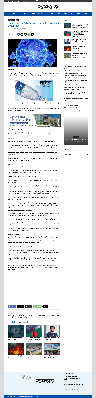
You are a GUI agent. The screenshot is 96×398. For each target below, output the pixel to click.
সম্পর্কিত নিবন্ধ (13, 322)
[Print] (25, 34)
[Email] (21, 34)
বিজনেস (26, 14)
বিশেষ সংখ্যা (32, 1)
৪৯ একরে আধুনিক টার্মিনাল (71, 105)
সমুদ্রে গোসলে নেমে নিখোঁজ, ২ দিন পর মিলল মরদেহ (79, 40)
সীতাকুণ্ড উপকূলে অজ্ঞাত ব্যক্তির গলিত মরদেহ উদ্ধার (80, 25)
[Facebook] (83, 1)
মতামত (65, 14)
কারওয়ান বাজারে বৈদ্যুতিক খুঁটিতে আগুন (74, 88)
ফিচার (72, 14)
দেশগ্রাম (40, 14)
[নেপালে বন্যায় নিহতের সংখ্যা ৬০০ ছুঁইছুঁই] (34, 349)
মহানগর (33, 14)
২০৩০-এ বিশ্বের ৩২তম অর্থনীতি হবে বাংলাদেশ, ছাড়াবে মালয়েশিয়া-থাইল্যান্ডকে (33, 339)
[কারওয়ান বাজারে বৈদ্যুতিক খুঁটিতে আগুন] (16, 349)
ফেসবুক (46, 1)
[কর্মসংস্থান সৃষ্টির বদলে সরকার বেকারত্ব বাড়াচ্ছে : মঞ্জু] (52, 349)
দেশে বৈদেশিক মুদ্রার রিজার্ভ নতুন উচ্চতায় (49, 315)
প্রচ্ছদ (14, 14)
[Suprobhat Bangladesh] (48, 7)
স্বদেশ (19, 14)
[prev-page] (9, 361)
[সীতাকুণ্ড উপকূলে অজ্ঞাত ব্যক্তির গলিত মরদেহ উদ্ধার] (16, 331)
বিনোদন (58, 14)
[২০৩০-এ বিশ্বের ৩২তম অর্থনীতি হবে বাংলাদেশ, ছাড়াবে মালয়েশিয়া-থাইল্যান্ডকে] (34, 331)
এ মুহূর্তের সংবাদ (11, 20)
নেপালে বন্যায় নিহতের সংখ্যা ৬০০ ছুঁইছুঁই (74, 93)
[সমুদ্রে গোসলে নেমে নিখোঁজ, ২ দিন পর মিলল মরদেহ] (52, 331)
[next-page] (11, 361)
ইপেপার (42, 1)
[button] (81, 1)
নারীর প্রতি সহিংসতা (82, 14)
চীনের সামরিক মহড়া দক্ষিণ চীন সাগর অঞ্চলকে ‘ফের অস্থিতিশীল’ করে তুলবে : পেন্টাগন (20, 316)
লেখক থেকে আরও (24, 322)
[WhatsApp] (28, 34)
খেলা (52, 14)
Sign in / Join (25, 1)
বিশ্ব (46, 14)
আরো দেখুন (75, 111)
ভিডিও (37, 1)
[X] (86, 1)
